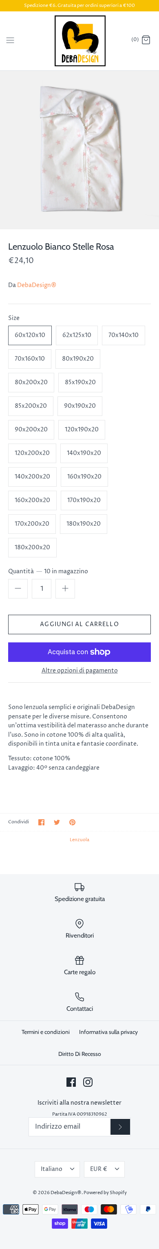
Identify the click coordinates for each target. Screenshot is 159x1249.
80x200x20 (31, 382)
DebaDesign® (36, 285)
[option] (79, 150)
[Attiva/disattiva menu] (10, 40)
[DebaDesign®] (79, 40)
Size (14, 318)
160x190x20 (84, 477)
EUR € (98, 1169)
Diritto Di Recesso (79, 1054)
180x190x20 (83, 524)
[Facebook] (71, 1082)
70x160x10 (30, 359)
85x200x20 (31, 406)
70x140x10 (123, 335)
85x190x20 (80, 382)
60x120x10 (30, 335)
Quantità (48, 571)
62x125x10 (76, 335)
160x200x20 (32, 500)
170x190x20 (84, 500)
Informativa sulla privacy (108, 1032)
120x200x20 (32, 453)
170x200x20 (32, 524)
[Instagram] (88, 1082)
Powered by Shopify (105, 1193)
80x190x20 (78, 359)
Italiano (51, 1169)
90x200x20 (31, 429)
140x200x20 (32, 477)
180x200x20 (32, 547)
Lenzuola (79, 840)
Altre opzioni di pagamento (80, 671)
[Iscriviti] (120, 1127)
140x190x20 (84, 453)
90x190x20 (80, 406)
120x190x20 (82, 429)
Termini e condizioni (46, 1032)
